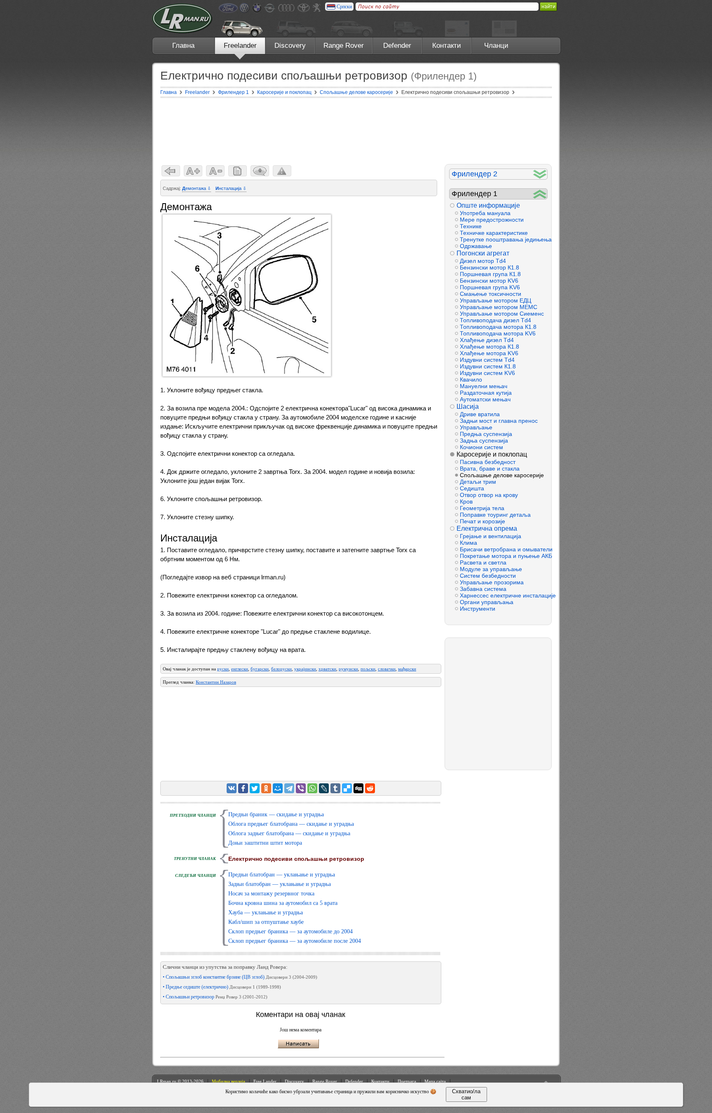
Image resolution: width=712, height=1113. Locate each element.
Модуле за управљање (491, 569)
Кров (466, 501)
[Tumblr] (335, 788)
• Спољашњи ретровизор (215, 997)
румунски (348, 668)
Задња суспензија (484, 440)
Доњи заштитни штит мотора (265, 843)
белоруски (281, 668)
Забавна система (483, 589)
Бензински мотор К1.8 (489, 267)
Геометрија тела (482, 508)
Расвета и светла (483, 562)
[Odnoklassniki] (266, 788)
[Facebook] (243, 788)
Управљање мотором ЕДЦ (495, 300)
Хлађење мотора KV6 (489, 353)
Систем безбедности (488, 575)
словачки (387, 668)
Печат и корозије (482, 521)
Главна (183, 45)
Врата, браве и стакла (490, 468)
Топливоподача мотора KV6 (498, 333)
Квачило (471, 379)
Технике (471, 226)
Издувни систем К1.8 (488, 366)
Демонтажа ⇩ (196, 188)
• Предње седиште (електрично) (222, 987)
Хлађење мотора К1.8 (489, 346)
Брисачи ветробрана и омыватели (503, 549)
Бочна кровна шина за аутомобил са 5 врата (282, 903)
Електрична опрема (487, 528)
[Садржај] (237, 170)
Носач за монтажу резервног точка (271, 893)
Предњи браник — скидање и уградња (276, 814)
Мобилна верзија (228, 1081)
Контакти (446, 45)
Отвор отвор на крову (489, 495)
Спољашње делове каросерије (502, 475)
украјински (305, 668)
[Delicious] (347, 788)
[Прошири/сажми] (540, 174)
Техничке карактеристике (494, 233)
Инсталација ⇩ (230, 188)
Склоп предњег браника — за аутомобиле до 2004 (290, 931)
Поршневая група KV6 (490, 287)
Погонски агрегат (483, 253)
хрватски (327, 668)
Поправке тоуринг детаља (495, 514)
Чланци (496, 45)
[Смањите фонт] (215, 170)
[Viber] (301, 788)
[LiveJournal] (324, 788)
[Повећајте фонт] (193, 170)
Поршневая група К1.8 (490, 274)
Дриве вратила (480, 414)
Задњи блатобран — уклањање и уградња (279, 884)
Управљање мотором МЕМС (498, 307)
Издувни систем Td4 (487, 359)
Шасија (468, 406)
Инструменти (477, 608)
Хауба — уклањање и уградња (265, 912)
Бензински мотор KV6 (489, 280)
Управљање (476, 427)
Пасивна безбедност (487, 462)
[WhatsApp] (312, 788)
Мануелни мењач (483, 386)
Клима (468, 542)
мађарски (407, 668)
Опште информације (488, 205)
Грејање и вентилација (490, 536)
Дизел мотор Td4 (483, 261)
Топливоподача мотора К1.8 (498, 326)
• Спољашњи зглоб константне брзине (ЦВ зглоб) (240, 977)
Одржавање (476, 246)
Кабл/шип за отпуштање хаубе (266, 922)
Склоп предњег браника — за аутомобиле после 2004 (294, 941)
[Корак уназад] (171, 170)
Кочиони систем (481, 447)
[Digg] (358, 788)
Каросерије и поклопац (492, 454)
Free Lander (264, 1081)
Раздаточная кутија (486, 392)
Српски (344, 6)
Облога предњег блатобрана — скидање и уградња (291, 824)
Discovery (290, 45)
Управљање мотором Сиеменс (502, 313)
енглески (239, 668)
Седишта (472, 488)
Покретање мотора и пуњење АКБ (503, 556)
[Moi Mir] (278, 788)
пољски (368, 668)
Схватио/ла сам (466, 1094)
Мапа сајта (435, 1081)
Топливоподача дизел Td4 (495, 320)
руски (223, 668)
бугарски (260, 668)
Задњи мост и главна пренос (499, 420)
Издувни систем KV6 (487, 373)
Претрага (407, 1081)
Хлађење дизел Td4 (487, 340)
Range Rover (343, 45)
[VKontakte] (232, 788)
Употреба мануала (485, 213)
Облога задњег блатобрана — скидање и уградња (289, 833)
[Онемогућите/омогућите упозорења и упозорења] (282, 170)
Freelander (240, 45)
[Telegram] (289, 788)
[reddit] (370, 788)
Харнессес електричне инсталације (503, 595)
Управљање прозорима (492, 582)
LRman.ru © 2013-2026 (180, 1081)
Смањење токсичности (490, 294)
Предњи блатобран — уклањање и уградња (281, 875)
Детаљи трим (478, 481)
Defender (397, 45)
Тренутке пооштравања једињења (503, 239)
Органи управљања (486, 602)
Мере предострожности (492, 219)
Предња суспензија (486, 434)
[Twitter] (255, 788)
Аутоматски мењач (485, 399)
